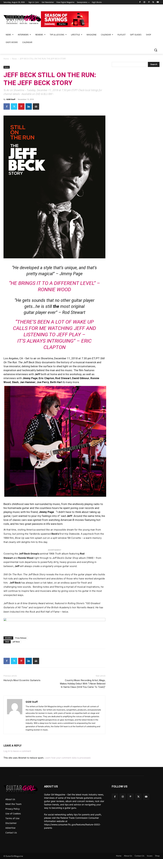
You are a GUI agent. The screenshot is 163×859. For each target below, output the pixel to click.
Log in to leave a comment (17, 751)
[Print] (36, 106)
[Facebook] (140, 2)
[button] (155, 50)
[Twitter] (153, 2)
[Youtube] (157, 2)
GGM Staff (10, 99)
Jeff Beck (16, 641)
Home (6, 58)
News (14, 58)
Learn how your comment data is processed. (68, 757)
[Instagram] (144, 2)
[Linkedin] (28, 106)
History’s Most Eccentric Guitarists (22, 680)
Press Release (20, 638)
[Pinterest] (149, 2)
